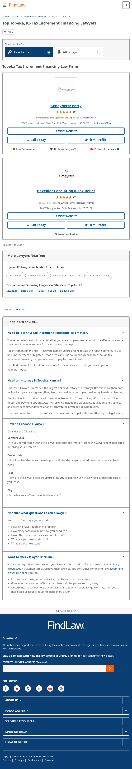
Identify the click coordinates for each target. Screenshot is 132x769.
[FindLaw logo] (18, 5)
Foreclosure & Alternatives (67, 275)
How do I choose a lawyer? (26, 424)
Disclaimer (34, 760)
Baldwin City (67, 290)
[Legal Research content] (125, 731)
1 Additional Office (102, 123)
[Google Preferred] (61, 688)
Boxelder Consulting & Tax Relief (66, 190)
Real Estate (15, 275)
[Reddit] (50, 688)
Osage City (27, 290)
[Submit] (110, 668)
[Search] (126, 5)
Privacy (19, 760)
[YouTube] (17, 688)
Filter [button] (10, 32)
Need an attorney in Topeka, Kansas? (34, 380)
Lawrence (11, 290)
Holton (40, 290)
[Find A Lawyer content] (125, 710)
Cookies (49, 760)
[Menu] (4, 5)
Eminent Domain (37, 275)
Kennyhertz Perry (66, 105)
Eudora (52, 290)
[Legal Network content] (125, 742)
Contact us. (15, 648)
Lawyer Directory (10, 16)
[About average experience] (118, 149)
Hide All (20, 309)
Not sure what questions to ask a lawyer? (37, 513)
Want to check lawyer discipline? (30, 557)
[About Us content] (125, 700)
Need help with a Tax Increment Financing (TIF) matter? (47, 333)
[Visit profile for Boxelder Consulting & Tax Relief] (66, 175)
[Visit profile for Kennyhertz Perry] (66, 90)
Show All (7, 309)
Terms (6, 760)
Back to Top (68, 610)
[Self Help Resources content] (125, 721)
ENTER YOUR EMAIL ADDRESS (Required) (25, 662)
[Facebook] (6, 688)
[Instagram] (39, 688)
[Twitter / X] (28, 688)
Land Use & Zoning (99, 275)
